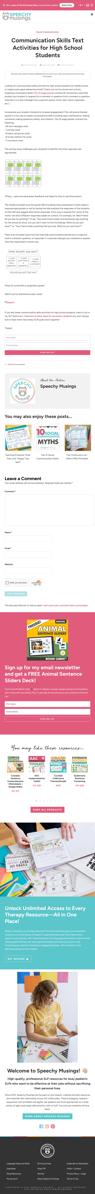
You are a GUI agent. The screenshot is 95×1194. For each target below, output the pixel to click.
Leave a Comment (67, 65)
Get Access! (17, 959)
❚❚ (87, 5)
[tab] (78, 5)
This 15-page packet (43, 93)
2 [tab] (41, 801)
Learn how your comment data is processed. (65, 605)
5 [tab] (52, 801)
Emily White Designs (58, 1189)
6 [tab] (55, 801)
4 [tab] (48, 801)
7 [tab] (59, 801)
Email (8, 548)
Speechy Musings (47, 16)
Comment (10, 491)
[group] (38, 5)
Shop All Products (47, 809)
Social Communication (47, 32)
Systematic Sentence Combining (79, 778)
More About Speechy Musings (47, 1116)
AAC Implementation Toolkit (37, 778)
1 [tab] (37, 801)
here (75, 74)
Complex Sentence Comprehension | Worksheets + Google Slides (15, 781)
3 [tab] (44, 801)
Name (8, 532)
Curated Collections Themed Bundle (58, 778)
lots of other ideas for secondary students (51, 316)
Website (9, 564)
